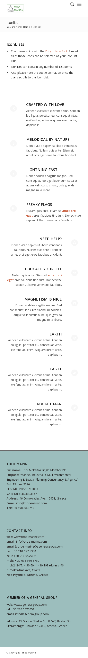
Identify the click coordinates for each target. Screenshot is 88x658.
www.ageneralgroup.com (30, 604)
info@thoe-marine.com (31, 503)
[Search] (70, 4)
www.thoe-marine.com (29, 537)
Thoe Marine (29, 652)
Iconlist (12, 22)
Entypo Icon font (56, 51)
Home (26, 26)
